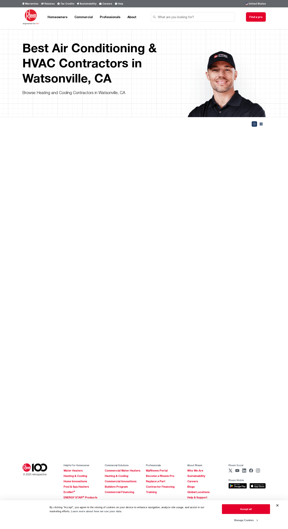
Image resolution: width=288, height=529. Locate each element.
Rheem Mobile (236, 480)
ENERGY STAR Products (80, 497)
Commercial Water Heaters (122, 470)
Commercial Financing (119, 492)
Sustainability (88, 3)
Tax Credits (67, 3)
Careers (107, 3)
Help (120, 3)
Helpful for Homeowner (76, 465)
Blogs (191, 486)
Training (151, 492)
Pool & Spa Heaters (76, 486)
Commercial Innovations (121, 481)
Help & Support (197, 497)
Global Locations (198, 492)
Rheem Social (235, 465)
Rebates (49, 3)
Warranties (31, 3)
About (131, 17)
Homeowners (57, 17)
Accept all (246, 509)
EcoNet (69, 492)
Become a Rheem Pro (160, 476)
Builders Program (116, 486)
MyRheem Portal (157, 470)
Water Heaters (73, 470)
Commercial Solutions (117, 465)
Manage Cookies (244, 520)
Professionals (110, 17)
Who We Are (195, 470)
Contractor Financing (160, 486)
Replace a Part (155, 481)
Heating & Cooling (75, 476)
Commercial (83, 17)
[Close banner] (277, 505)
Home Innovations (75, 481)
